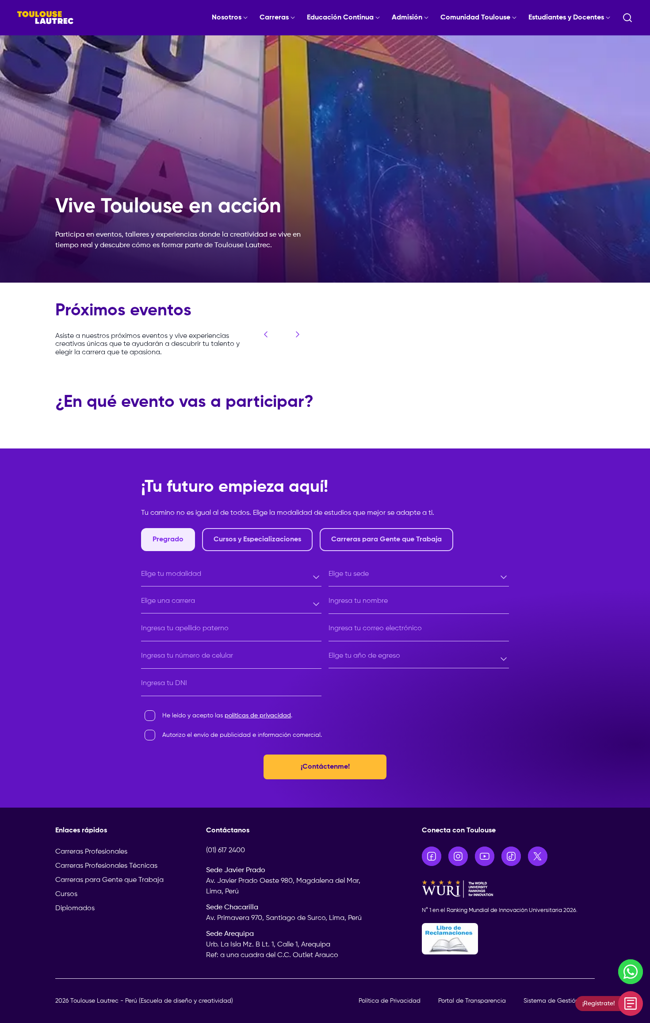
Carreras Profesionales (91, 851)
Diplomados (75, 908)
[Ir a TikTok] (511, 856)
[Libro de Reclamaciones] (508, 938)
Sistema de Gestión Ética (559, 1001)
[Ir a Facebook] (431, 856)
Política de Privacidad (390, 1001)
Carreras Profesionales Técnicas (106, 866)
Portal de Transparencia (472, 1001)
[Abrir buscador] (627, 17)
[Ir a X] (537, 856)
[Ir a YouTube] (484, 856)
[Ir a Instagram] (458, 856)
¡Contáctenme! (325, 766)
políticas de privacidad (258, 716)
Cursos (66, 894)
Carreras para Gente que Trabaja (109, 880)
